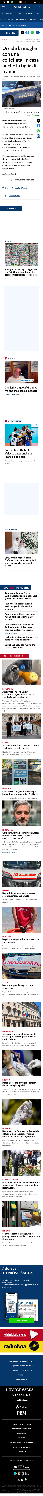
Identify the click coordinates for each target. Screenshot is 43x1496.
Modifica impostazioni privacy (21, 1442)
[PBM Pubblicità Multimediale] (21, 1413)
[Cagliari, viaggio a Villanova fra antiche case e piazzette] (21, 372)
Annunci (21, 1375)
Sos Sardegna (21, 19)
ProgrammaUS (7, 13)
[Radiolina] (21, 1346)
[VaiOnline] (21, 1408)
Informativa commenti (21, 1447)
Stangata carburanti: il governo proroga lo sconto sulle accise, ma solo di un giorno (21, 1236)
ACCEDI (37, 2)
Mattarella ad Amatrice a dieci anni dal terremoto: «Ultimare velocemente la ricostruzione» (21, 1185)
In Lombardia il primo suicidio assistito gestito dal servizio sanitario (18, 606)
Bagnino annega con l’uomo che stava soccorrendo (20, 646)
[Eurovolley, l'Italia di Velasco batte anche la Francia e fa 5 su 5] (21, 435)
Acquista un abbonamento (21, 1366)
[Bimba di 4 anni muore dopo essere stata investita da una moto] (21, 874)
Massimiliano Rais (11, 633)
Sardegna (28, 13)
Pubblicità (21, 1433)
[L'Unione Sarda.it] (21, 7)
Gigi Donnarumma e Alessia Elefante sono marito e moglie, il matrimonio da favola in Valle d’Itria (20, 561)
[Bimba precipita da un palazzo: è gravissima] (21, 966)
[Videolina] (21, 1334)
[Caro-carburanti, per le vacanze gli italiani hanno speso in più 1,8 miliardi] (21, 772)
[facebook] (8, 2)
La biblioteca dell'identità (21, 1370)
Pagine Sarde (21, 1379)
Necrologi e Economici (21, 1429)
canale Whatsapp (32, 114)
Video (18, 13)
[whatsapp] (12, 2)
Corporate (21, 1452)
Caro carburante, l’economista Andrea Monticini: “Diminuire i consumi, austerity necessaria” (19, 627)
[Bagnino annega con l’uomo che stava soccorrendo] (21, 920)
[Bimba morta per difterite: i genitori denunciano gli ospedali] (21, 1063)
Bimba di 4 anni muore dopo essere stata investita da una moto (21, 638)
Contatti (21, 1438)
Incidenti (33, 19)
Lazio (7, 188)
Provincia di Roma (19, 188)
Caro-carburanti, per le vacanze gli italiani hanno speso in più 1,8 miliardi (21, 617)
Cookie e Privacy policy (21, 1424)
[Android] (21, 1473)
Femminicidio (14, 195)
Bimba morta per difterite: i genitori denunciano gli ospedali (19, 1084)
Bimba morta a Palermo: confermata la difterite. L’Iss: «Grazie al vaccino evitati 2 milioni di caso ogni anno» (20, 1134)
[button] (22, 32)
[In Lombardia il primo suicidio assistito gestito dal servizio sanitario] (21, 726)
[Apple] (21, 1467)
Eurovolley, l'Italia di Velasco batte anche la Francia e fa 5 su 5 (18, 453)
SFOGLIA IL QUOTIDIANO (13, 25)
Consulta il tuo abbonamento (21, 1361)
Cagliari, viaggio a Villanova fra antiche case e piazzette (21, 389)
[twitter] (4, 2)
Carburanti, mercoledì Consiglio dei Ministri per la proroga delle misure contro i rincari (19, 1037)
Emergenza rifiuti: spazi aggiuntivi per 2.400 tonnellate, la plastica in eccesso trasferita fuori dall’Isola (21, 272)
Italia (37, 13)
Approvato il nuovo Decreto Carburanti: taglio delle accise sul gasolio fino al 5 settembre (21, 596)
